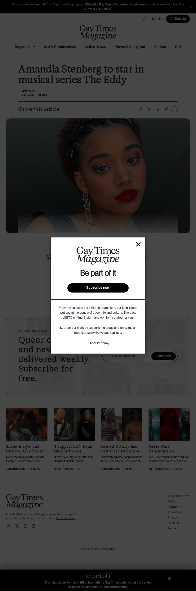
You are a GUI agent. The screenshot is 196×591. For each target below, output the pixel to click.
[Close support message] (138, 244)
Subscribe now (97, 287)
